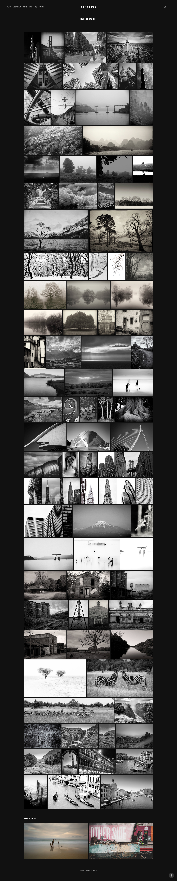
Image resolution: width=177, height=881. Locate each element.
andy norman (88, 7)
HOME (30, 7)
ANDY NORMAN (17, 7)
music (9, 7)
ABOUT (25, 7)
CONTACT (41, 7)
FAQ (35, 7)
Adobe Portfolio (92, 871)
